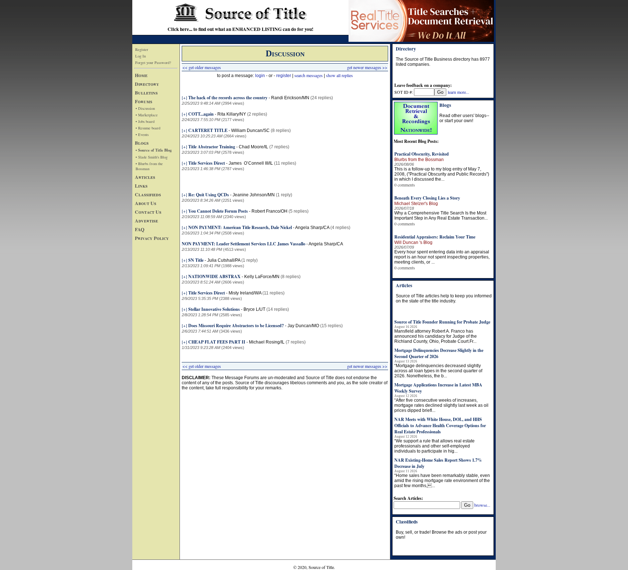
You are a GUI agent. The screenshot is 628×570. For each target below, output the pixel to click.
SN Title (196, 260)
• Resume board (148, 128)
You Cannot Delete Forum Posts (218, 211)
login (260, 75)
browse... (482, 505)
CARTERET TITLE (208, 130)
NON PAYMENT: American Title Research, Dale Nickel (240, 227)
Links (141, 185)
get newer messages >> (367, 67)
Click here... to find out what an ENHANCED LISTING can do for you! (240, 29)
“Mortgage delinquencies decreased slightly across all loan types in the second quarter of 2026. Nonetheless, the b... (438, 370)
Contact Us (148, 212)
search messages (308, 75)
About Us (145, 203)
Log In (140, 56)
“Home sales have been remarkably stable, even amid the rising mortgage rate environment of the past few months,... (442, 480)
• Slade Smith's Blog (152, 157)
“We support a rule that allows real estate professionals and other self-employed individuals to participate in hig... (434, 446)
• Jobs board (145, 121)
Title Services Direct (206, 163)
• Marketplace (147, 114)
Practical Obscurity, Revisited (421, 154)
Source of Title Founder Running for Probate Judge (442, 322)
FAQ (139, 229)
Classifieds (148, 194)
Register (141, 49)
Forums (143, 101)
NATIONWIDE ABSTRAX (214, 276)
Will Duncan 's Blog (413, 242)
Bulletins (146, 92)
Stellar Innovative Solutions (214, 309)
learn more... (458, 92)
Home (141, 75)
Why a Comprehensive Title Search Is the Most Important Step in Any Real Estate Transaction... (441, 215)
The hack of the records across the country (227, 98)
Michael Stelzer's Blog (416, 203)
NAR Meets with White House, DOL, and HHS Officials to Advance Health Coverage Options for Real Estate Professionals (440, 425)
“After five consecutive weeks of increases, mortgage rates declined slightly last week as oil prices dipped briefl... (441, 405)
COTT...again (201, 114)
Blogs (142, 142)
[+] (184, 97)
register (283, 75)
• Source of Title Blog (154, 150)
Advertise (146, 220)
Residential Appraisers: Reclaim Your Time (434, 237)
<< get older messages (201, 67)
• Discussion (145, 108)
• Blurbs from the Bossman (149, 166)
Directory (147, 84)
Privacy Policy (152, 238)
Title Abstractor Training (211, 147)
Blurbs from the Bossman (419, 159)
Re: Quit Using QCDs (208, 195)
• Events (142, 134)
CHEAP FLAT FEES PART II (216, 342)
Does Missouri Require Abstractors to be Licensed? (236, 325)
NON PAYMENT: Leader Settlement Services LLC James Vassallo (243, 244)
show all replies (339, 75)
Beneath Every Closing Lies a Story (427, 198)
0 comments (404, 185)
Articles (145, 177)
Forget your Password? (153, 62)
